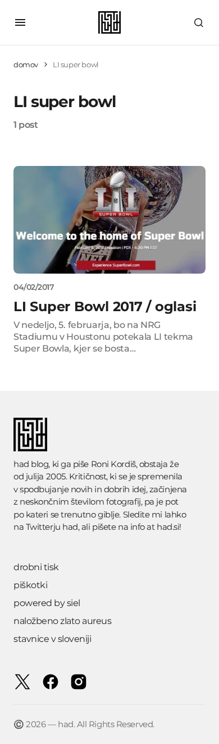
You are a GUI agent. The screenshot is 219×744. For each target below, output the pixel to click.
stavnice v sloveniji (52, 639)
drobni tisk (36, 567)
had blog (30, 464)
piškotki (30, 585)
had (70, 526)
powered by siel (46, 603)
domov (25, 64)
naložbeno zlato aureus (62, 621)
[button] (20, 22)
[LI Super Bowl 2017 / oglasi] (109, 220)
